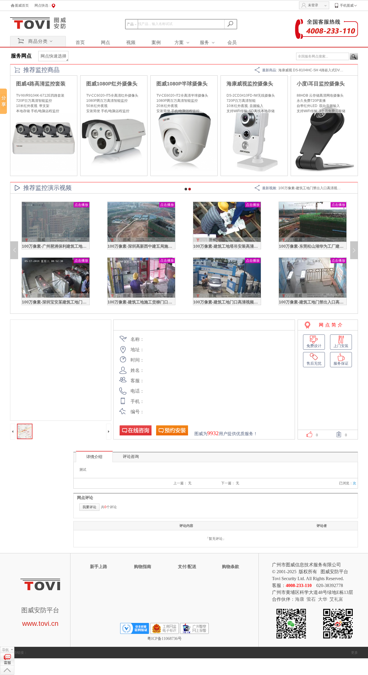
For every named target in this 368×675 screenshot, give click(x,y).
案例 (156, 42)
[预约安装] (172, 430)
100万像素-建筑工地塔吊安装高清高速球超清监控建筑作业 (245, 246)
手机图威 (347, 5)
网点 (105, 42)
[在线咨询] (135, 430)
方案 (179, 42)
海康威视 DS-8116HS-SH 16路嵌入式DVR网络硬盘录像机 (323, 70)
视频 (130, 42)
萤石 (311, 599)
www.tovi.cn (40, 623)
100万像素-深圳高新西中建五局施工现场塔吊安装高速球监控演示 (166, 246)
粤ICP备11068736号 (164, 638)
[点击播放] (55, 241)
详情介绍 (94, 457)
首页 (80, 42)
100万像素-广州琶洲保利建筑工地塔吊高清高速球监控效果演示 (78, 246)
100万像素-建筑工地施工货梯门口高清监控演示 (150, 302)
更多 (354, 653)
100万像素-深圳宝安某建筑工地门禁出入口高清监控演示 (72, 302)
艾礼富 (336, 599)
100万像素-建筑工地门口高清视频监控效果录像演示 (239, 302)
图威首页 (22, 5)
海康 (299, 599)
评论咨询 (131, 456)
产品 (130, 24)
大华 (322, 599)
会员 (232, 42)
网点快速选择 (53, 56)
